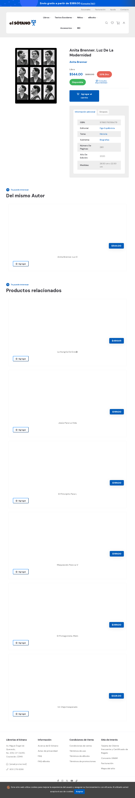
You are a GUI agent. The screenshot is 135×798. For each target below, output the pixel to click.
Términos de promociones (82, 761)
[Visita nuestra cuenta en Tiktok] (77, 781)
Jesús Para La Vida (67, 423)
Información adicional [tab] (85, 112)
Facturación (100, 9)
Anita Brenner (78, 62)
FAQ (40, 756)
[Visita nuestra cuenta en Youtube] (72, 781)
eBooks (92, 17)
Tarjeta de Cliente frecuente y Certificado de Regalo (114, 749)
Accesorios (66, 28)
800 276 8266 (17, 769)
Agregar (22, 264)
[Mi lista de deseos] (112, 22)
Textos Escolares (63, 17)
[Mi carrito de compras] (118, 22)
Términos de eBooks (79, 756)
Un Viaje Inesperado (68, 707)
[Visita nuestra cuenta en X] (67, 781)
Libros (46, 17)
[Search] (106, 22)
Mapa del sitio (108, 768)
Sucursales (85, 9)
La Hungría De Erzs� (67, 351)
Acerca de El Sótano (48, 745)
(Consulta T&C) (88, 3)
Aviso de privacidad (47, 751)
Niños (80, 17)
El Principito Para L (67, 494)
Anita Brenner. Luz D (67, 257)
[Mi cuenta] (124, 22)
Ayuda (113, 9)
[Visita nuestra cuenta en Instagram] (62, 781)
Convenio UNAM (109, 758)
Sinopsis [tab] (103, 112)
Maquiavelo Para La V (67, 564)
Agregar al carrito (86, 96)
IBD (78, 28)
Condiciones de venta (80, 745)
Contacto (124, 9)
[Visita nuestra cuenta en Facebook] (58, 781)
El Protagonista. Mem (67, 636)
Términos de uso (77, 751)
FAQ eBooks (44, 761)
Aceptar (79, 791)
